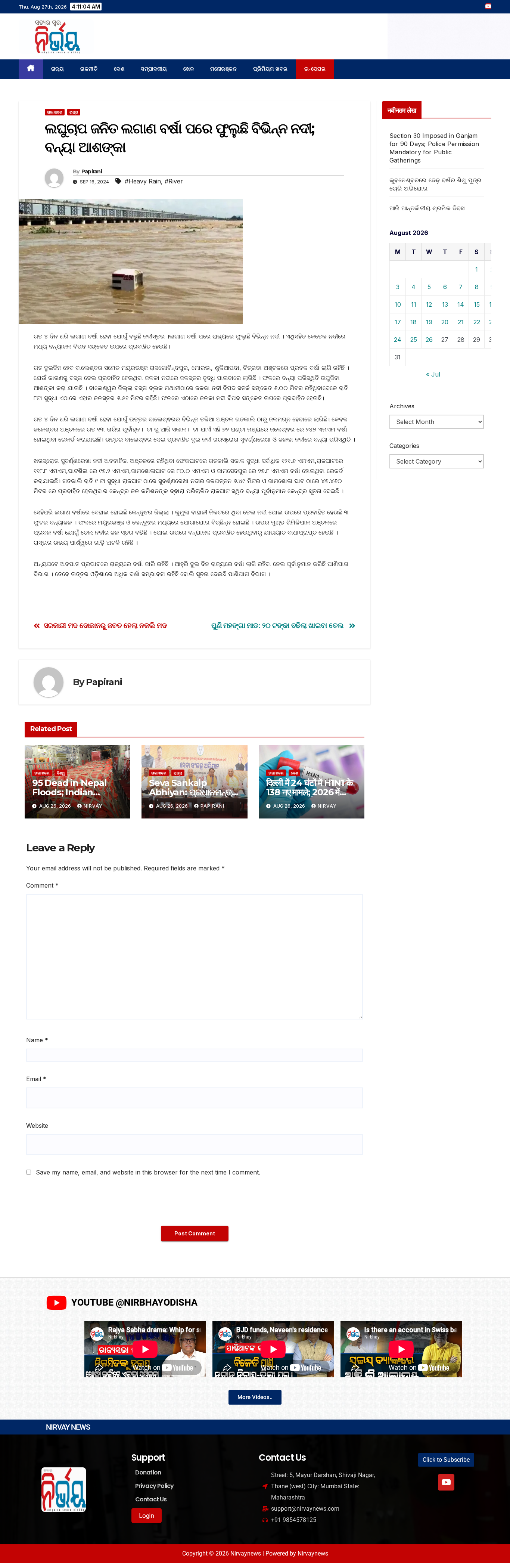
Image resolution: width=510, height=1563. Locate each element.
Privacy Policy (154, 1486)
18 (413, 322)
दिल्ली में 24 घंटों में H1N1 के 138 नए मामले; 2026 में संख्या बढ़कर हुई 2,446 (309, 792)
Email (36, 1079)
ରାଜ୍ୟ (57, 69)
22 (476, 322)
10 (398, 304)
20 (444, 322)
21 (461, 322)
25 (413, 339)
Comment (42, 885)
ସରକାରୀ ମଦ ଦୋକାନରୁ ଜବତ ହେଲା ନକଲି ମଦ (105, 625)
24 (397, 339)
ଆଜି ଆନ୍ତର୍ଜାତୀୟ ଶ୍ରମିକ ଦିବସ (427, 208)
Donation (148, 1472)
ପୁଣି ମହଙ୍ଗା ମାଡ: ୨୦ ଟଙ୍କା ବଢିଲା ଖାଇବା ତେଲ (278, 625)
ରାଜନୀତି (88, 69)
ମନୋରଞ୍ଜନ (223, 69)
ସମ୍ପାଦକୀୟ (154, 69)
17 (398, 322)
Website (37, 1125)
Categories (404, 445)
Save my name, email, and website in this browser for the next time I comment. (148, 1172)
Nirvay (93, 806)
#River (174, 181)
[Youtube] (446, 1482)
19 (429, 322)
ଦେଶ (119, 69)
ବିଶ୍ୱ (61, 773)
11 (413, 304)
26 (429, 339)
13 (445, 304)
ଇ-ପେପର (315, 69)
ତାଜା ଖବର (54, 112)
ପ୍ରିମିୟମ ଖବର (270, 69)
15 (477, 304)
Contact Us (151, 1499)
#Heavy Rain (143, 181)
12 (429, 304)
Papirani (91, 171)
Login (146, 1515)
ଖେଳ (188, 69)
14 (460, 304)
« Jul (433, 374)
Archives (401, 406)
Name (37, 1040)
